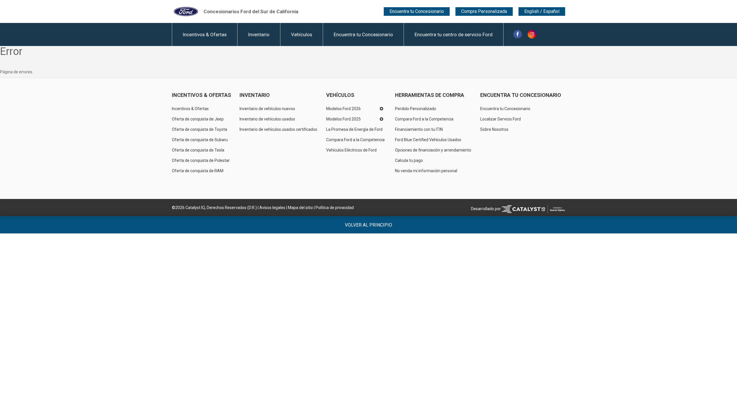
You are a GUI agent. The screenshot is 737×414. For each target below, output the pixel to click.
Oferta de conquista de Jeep (198, 119)
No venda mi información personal (426, 170)
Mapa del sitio (300, 207)
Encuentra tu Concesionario (417, 11)
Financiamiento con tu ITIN (419, 129)
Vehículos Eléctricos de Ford (351, 150)
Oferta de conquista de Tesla (198, 150)
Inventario (258, 34)
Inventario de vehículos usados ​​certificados (278, 129)
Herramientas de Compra (429, 95)
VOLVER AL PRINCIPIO (368, 225)
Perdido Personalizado (415, 108)
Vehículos (301, 34)
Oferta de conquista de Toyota (199, 129)
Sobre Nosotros (494, 129)
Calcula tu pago (409, 160)
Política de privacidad (335, 207)
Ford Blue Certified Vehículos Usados (428, 139)
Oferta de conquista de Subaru (200, 139)
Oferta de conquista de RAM (197, 170)
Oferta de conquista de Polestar (201, 160)
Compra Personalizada (484, 11)
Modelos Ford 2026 (343, 108)
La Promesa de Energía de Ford (354, 129)
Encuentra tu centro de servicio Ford (454, 34)
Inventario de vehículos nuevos (267, 108)
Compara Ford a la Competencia (355, 139)
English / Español (541, 11)
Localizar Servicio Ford (500, 119)
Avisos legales (272, 207)
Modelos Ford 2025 (343, 119)
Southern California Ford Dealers (251, 11)
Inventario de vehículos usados (267, 119)
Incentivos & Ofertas (205, 34)
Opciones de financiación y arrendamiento (433, 150)
